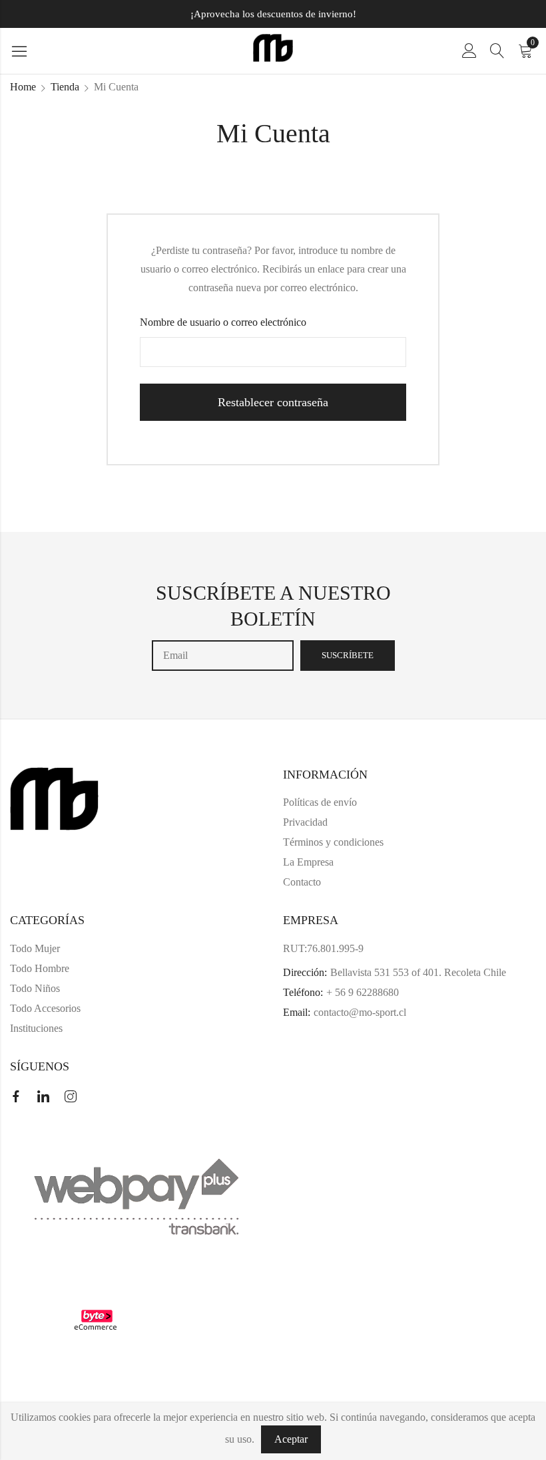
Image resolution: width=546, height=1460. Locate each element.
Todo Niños (35, 988)
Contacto (302, 882)
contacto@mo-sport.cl (360, 1012)
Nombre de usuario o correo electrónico (223, 322)
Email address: (223, 655)
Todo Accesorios (45, 1008)
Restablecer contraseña (273, 402)
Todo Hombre (39, 968)
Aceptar (291, 1439)
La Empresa (308, 862)
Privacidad (305, 822)
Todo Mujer (35, 948)
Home (23, 86)
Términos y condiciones (333, 842)
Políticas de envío (320, 802)
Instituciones (36, 1028)
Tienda (65, 86)
